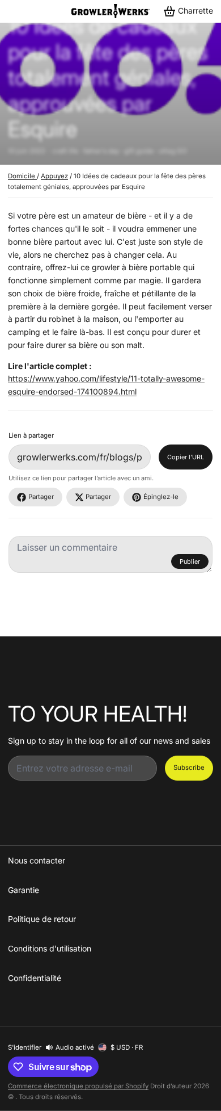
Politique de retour (42, 919)
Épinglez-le (160, 497)
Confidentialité (34, 978)
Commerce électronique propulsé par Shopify (78, 1086)
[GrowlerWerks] (110, 11)
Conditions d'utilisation (49, 948)
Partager (41, 497)
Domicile (22, 176)
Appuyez (54, 176)
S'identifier (24, 1047)
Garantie (23, 890)
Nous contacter (36, 860)
